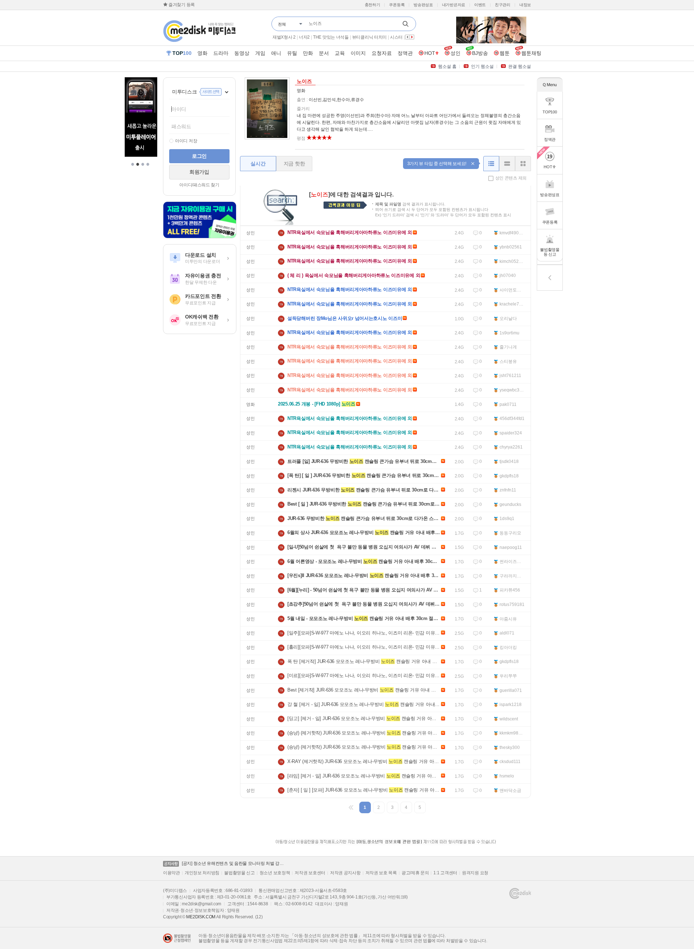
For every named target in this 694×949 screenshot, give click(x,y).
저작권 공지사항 (345, 872)
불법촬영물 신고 (239, 872)
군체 (277, 37)
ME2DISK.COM (200, 916)
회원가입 (199, 172)
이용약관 (171, 872)
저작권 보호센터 (310, 872)
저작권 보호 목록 (381, 872)
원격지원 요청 (475, 872)
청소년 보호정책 (275, 872)
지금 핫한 (294, 163)
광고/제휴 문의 (415, 872)
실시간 (257, 163)
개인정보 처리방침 (202, 872)
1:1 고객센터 (445, 872)
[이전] (351, 807)
